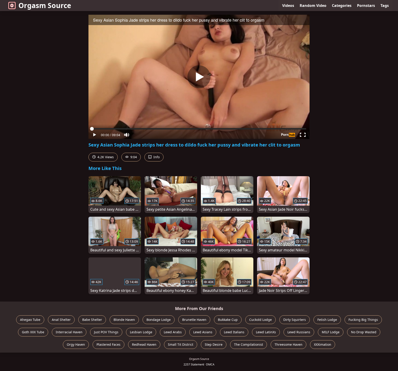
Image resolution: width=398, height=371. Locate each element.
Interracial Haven (69, 332)
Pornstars (366, 5)
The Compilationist (248, 344)
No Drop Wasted (363, 332)
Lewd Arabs (173, 332)
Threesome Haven (288, 344)
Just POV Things (106, 332)
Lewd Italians (234, 332)
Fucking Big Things (363, 319)
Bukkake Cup (228, 319)
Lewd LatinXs (266, 332)
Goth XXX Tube (33, 332)
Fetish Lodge (327, 319)
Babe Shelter (92, 319)
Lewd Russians (298, 332)
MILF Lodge (330, 332)
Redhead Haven (144, 344)
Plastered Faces (108, 344)
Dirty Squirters (294, 319)
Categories (341, 5)
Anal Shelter (61, 319)
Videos (288, 5)
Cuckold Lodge (260, 319)
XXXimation (322, 344)
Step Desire (213, 344)
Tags (384, 5)
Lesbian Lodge (141, 332)
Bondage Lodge (158, 319)
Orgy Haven (76, 344)
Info (156, 157)
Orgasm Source (44, 5)
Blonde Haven (124, 319)
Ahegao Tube (30, 319)
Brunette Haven (194, 319)
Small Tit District (180, 344)
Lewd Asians (202, 332)
